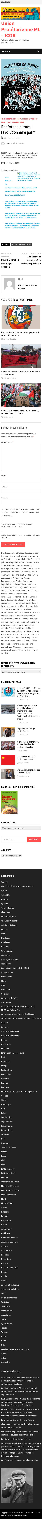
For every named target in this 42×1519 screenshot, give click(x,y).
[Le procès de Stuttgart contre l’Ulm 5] (8, 728)
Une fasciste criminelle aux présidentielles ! (28, 771)
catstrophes (6, 976)
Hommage (5, 1104)
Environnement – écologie (12, 1052)
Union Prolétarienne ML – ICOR (20, 29)
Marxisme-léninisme (10, 1186)
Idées (3, 1113)
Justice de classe (8, 1147)
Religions (5, 1254)
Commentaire (7, 442)
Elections (5, 1048)
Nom (3, 476)
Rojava (4, 1272)
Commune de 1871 (9, 998)
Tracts (4, 1327)
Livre (3, 1164)
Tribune (4, 1332)
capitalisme (6, 963)
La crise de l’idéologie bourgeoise (15, 1439)
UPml (10, 143)
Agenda (4, 903)
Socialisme (5, 1302)
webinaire (5, 1362)
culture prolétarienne (10, 1031)
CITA (3, 985)
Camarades (6, 955)
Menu (7, 51)
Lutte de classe (7, 1168)
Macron (4, 1177)
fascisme (5, 1078)
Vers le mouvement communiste (15, 1349)
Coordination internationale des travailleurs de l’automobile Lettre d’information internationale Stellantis (20, 1380)
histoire (4, 1100)
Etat (3, 1057)
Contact (4, 1022)
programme (6, 1229)
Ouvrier (4, 1207)
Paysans (4, 1216)
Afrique (4, 899)
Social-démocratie (9, 1297)
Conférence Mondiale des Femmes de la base (21, 1018)
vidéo (3, 1353)
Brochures (5, 938)
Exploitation (6, 1070)
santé (3, 1280)
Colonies (5, 993)
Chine (3, 981)
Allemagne (5, 912)
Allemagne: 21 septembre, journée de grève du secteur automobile (28, 744)
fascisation (6, 1074)
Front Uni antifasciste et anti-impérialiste (19, 1091)
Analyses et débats (9, 920)
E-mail (4, 487)
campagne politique (9, 959)
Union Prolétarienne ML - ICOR (27, 1512)
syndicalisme (6, 1323)
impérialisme (6, 1121)
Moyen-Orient (7, 1203)
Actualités (5, 895)
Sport (3, 1319)
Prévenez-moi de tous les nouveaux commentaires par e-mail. (16, 525)
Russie (4, 1276)
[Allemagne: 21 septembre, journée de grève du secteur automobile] (8, 742)
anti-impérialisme (8, 925)
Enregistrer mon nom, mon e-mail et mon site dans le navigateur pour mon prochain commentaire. (21, 512)
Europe (4, 1065)
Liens (3, 1156)
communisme (7, 1002)
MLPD (3, 1199)
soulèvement (6, 1310)
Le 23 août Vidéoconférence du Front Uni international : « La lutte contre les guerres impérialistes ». (29, 692)
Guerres (4, 1095)
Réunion (4, 1263)
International (18, 122)
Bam (25, 1515)
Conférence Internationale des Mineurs (18, 1014)
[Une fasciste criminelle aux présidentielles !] (8, 770)
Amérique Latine (8, 916)
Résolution (6, 1259)
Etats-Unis (5, 1061)
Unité (3, 1340)
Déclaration (6, 1044)
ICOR (9, 122)
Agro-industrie (7, 908)
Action (34, 119)
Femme (3, 122)
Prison (4, 1224)
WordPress (16, 1515)
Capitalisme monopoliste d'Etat (15, 968)
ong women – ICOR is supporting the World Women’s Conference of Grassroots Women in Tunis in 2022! (22, 206)
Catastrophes (7, 972)
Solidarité (5, 1306)
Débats (14, 244)
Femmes (22, 244)
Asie (3, 933)
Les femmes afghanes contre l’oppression (26, 757)
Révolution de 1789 (9, 1267)
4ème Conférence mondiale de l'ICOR (15, 119)
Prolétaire (5, 1233)
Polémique (6, 1220)
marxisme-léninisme (10, 1181)
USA (3, 1345)
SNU (3, 1293)
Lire (2, 1160)
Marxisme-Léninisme (10, 1190)
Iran (3, 1138)
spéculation (6, 1315)
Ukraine (4, 1336)
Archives (4, 929)
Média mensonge (8, 1194)
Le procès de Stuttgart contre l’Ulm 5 (26, 729)
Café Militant (6, 950)
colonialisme (6, 989)
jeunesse (5, 1143)
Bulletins (5, 946)
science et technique (10, 1284)
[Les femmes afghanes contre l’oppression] (8, 757)
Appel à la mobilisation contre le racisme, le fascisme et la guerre (20, 412)
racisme (4, 1246)
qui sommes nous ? (9, 1242)
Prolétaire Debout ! (9, 1237)
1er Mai (4, 882)
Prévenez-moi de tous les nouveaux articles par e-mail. (20, 536)
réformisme (6, 1250)
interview (5, 1134)
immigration (6, 1117)
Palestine (5, 1211)
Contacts (5, 1027)
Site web (5, 498)
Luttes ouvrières (8, 1173)
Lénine (4, 1151)
